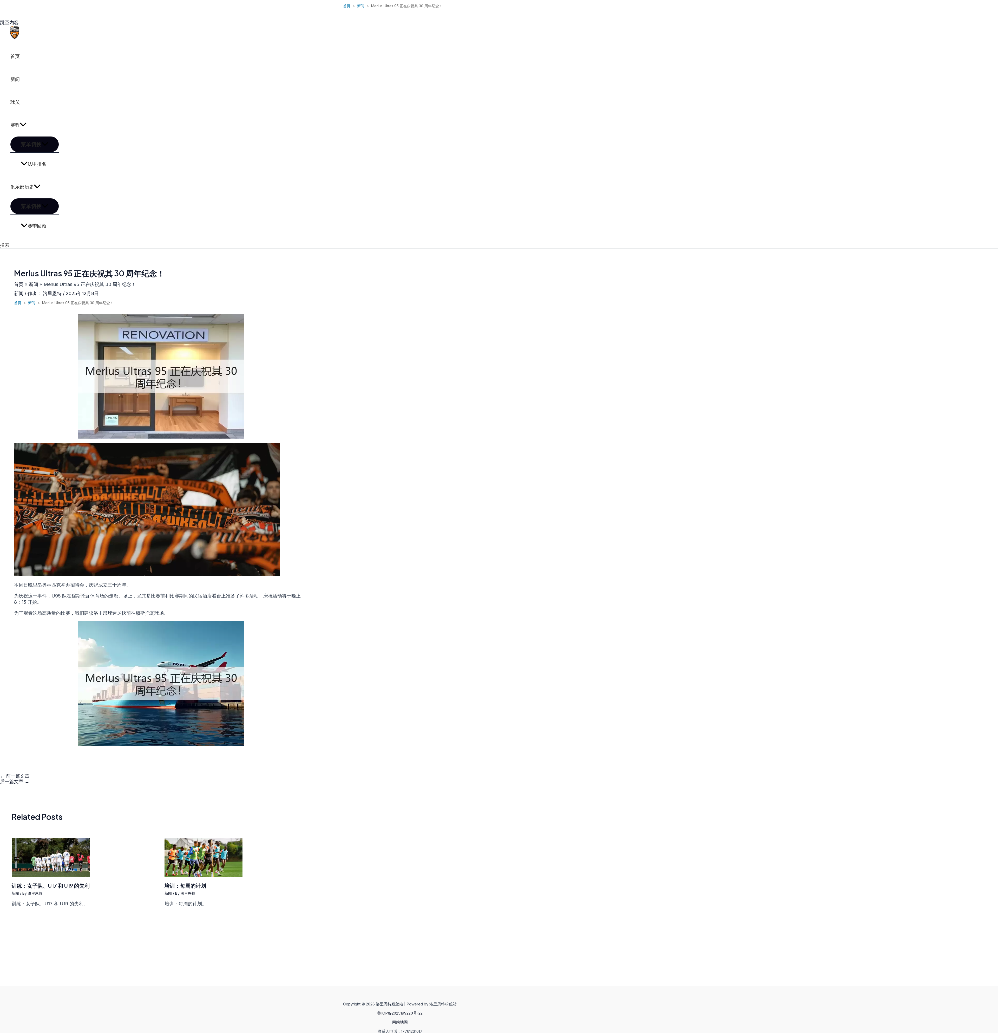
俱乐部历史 (22, 187)
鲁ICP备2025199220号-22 (400, 1013)
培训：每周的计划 (185, 885)
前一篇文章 (14, 776)
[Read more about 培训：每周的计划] (203, 875)
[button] (4, 245)
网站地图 (400, 1022)
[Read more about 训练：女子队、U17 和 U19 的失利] (51, 875)
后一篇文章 (14, 781)
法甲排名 (37, 164)
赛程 (15, 125)
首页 (15, 56)
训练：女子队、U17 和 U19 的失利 (51, 885)
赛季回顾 (37, 226)
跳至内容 (9, 22)
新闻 (15, 79)
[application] (23, 125)
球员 (15, 102)
